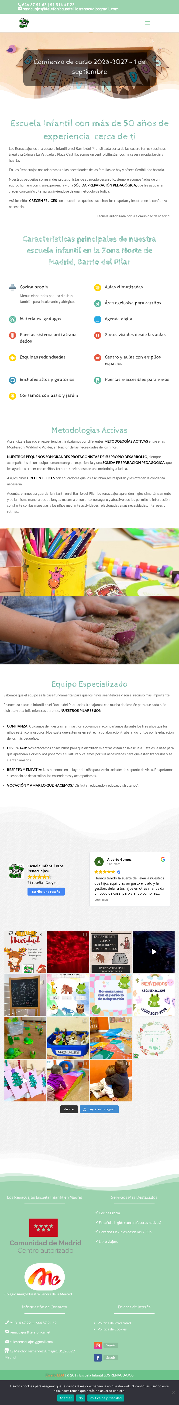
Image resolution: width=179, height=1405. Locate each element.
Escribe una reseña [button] (46, 891)
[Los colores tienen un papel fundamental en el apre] (25, 1038)
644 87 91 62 (34, 5)
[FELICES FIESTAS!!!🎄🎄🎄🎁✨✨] (25, 952)
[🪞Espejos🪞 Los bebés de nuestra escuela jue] (111, 1038)
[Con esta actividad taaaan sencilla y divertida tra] (68, 1038)
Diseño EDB (55, 1375)
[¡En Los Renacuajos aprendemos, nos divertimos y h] (111, 1081)
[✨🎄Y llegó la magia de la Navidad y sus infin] (25, 1081)
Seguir (110, 1345)
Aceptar (66, 1398)
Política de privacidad (106, 1398)
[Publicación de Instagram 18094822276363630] (154, 952)
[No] (173, 1392)
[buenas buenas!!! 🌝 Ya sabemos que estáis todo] (111, 952)
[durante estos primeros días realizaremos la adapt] (111, 995)
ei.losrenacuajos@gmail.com (31, 1342)
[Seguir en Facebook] (98, 1358)
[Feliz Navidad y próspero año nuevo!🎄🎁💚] (154, 1038)
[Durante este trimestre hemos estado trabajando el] (68, 952)
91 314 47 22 (62, 5)
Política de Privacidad (114, 1323)
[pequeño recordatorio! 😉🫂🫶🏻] (25, 995)
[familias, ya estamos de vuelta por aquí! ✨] (154, 995)
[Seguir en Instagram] (98, 1345)
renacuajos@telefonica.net (30, 1332)
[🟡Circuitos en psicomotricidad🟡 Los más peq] (68, 1081)
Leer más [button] (101, 899)
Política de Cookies (112, 1329)
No (81, 1398)
